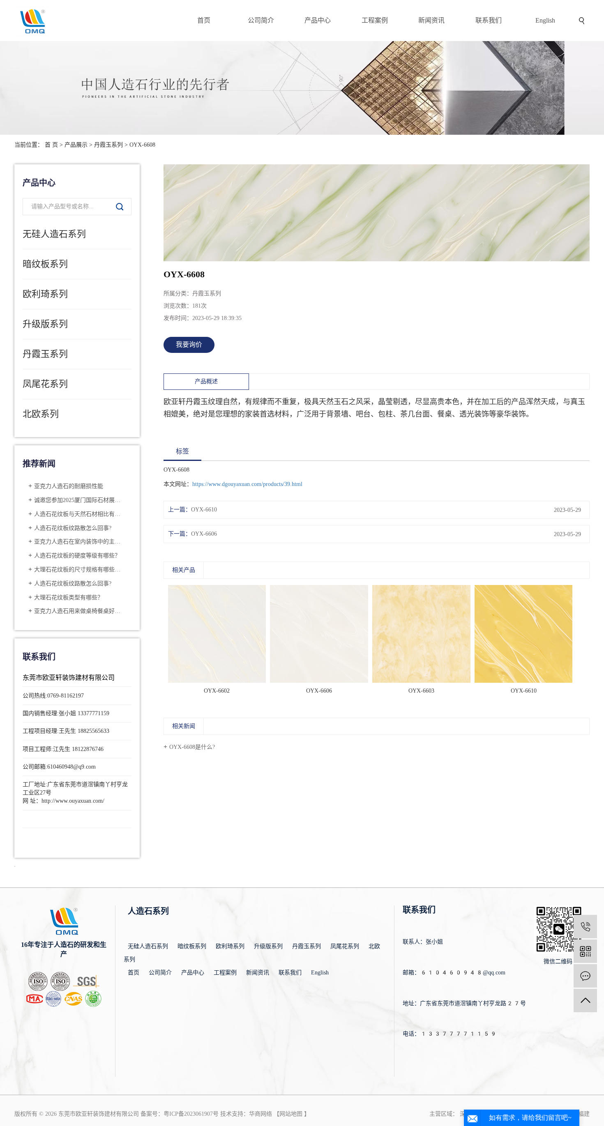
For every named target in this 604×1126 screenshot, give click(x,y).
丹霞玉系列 (108, 145)
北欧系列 (41, 414)
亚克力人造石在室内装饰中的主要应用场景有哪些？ (80, 542)
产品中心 (317, 20)
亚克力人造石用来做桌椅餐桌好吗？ (80, 611)
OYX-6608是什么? (192, 747)
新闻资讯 (431, 20)
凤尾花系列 (45, 384)
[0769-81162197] (585, 926)
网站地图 (290, 1114)
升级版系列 (45, 324)
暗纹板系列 (45, 264)
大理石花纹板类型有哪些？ (68, 597)
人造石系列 (148, 911)
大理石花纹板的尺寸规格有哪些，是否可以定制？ (80, 569)
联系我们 (488, 20)
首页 (203, 20)
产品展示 (76, 145)
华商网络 (260, 1114)
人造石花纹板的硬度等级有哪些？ (77, 556)
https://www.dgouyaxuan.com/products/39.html (247, 484)
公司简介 (261, 20)
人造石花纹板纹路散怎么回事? (72, 528)
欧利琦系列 (45, 294)
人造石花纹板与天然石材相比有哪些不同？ (80, 514)
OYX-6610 (204, 510)
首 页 (51, 145)
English (545, 20)
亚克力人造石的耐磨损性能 (68, 486)
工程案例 (375, 20)
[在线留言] (585, 976)
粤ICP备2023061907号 (191, 1114)
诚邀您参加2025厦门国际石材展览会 (80, 500)
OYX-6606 (204, 534)
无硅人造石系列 (54, 234)
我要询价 (189, 344)
